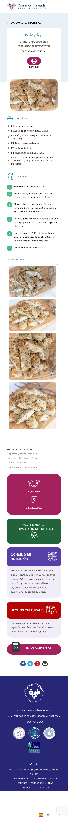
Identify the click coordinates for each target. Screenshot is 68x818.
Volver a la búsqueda (26, 23)
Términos (22, 783)
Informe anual (21, 778)
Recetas (42, 716)
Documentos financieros (44, 778)
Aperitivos (24, 458)
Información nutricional (34, 527)
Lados (11, 462)
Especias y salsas (17, 453)
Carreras (54, 716)
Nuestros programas (22, 716)
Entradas (21, 462)
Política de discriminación (35, 788)
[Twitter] (36, 764)
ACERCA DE (25, 710)
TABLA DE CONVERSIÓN (37, 647)
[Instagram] (31, 764)
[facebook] (25, 764)
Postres (35, 458)
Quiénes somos (42, 710)
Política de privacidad (42, 783)
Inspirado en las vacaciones (22, 467)
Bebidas (32, 453)
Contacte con (35, 721)
